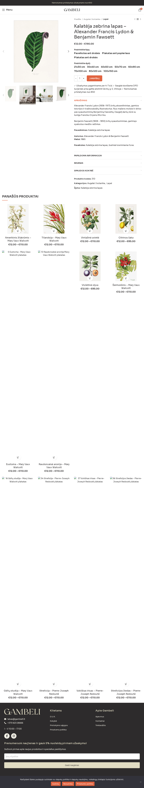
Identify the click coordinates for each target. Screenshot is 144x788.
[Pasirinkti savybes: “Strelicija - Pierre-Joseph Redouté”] (54, 684)
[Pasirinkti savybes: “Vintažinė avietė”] (90, 230)
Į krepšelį (94, 78)
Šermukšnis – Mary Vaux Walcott (126, 287)
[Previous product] (134, 19)
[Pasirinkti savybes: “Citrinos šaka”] (126, 230)
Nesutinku (68, 784)
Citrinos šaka (126, 237)
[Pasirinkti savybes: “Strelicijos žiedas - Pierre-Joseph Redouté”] (126, 684)
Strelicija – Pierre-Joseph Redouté (54, 692)
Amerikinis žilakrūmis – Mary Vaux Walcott (18, 239)
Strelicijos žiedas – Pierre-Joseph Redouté (126, 692)
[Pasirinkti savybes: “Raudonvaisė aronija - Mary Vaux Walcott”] (54, 457)
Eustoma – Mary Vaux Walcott (18, 466)
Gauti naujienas (72, 765)
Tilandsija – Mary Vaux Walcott (54, 239)
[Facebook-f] (7, 736)
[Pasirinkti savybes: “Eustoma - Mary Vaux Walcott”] (18, 457)
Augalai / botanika (92, 19)
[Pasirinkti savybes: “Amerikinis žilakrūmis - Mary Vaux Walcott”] (18, 230)
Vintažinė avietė (90, 237)
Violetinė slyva (90, 285)
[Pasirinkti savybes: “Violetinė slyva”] (90, 278)
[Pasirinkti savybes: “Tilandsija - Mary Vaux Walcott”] (54, 230)
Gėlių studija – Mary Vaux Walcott (18, 692)
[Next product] (140, 19)
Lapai (105, 19)
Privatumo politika (85, 784)
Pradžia (77, 19)
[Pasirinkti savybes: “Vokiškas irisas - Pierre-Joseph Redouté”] (90, 684)
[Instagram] (13, 736)
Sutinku (55, 784)
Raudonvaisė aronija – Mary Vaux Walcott (54, 466)
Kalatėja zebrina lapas (92, 188)
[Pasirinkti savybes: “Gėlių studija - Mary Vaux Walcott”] (18, 684)
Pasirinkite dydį (82, 63)
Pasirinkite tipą (81, 49)
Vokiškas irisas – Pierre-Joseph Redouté (90, 692)
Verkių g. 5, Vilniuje (112, 89)
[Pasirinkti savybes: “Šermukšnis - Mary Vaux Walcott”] (126, 278)
